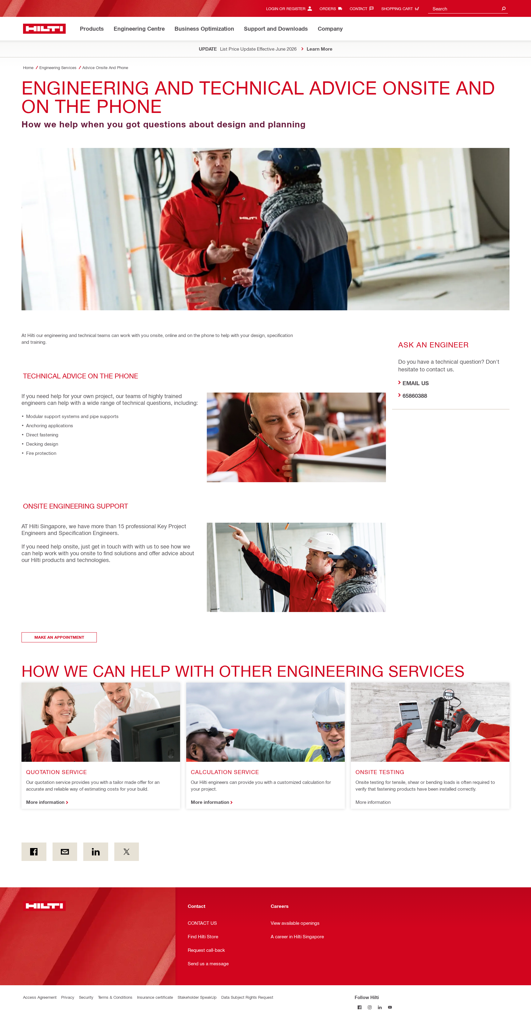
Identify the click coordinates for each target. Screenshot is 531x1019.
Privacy (67, 997)
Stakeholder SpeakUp (197, 997)
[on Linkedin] (95, 852)
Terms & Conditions (115, 997)
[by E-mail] (65, 852)
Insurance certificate (155, 997)
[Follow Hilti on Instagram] (370, 1007)
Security (86, 997)
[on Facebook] (34, 852)
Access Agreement (40, 997)
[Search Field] (503, 8)
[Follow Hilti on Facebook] (360, 1007)
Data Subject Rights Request (247, 997)
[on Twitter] (126, 852)
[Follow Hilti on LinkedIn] (380, 1007)
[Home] (44, 29)
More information (45, 802)
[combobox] (468, 8)
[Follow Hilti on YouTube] (390, 1007)
